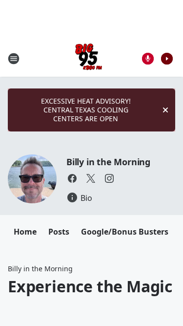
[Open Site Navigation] (14, 59)
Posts (58, 231)
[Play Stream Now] (167, 59)
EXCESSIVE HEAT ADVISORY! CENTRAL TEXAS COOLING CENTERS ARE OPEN (86, 109)
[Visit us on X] (91, 178)
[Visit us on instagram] (109, 178)
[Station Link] (88, 58)
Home (25, 231)
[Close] (165, 110)
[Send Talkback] (148, 59)
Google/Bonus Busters (124, 231)
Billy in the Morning (108, 162)
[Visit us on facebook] (72, 178)
